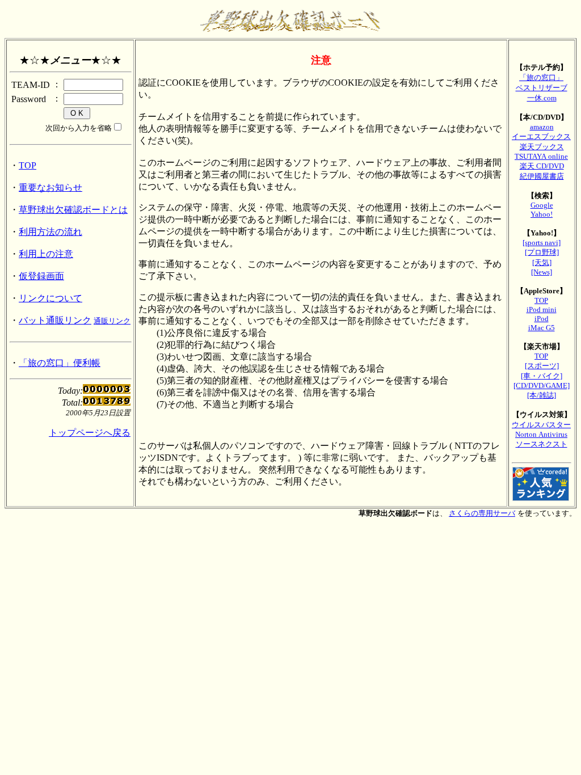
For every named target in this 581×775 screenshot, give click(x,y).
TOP (27, 165)
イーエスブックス (541, 136)
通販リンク (112, 321)
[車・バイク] (541, 376)
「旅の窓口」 (541, 77)
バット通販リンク (55, 320)
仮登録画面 (41, 276)
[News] (541, 272)
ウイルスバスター (541, 424)
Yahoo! (542, 214)
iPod (541, 318)
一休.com (542, 98)
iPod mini (542, 309)
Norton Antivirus (541, 434)
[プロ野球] (542, 252)
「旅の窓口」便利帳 (59, 363)
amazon (542, 127)
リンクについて (50, 298)
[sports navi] (542, 242)
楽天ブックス (542, 146)
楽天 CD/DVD (542, 166)
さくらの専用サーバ (482, 513)
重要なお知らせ (50, 187)
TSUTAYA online (541, 156)
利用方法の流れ (50, 232)
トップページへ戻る (89, 432)
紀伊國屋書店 (542, 176)
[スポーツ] (542, 365)
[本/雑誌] (541, 395)
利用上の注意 (46, 254)
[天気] (541, 262)
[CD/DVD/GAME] (541, 385)
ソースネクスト (541, 444)
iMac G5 (541, 327)
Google (542, 205)
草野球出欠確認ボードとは (73, 209)
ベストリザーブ (541, 87)
